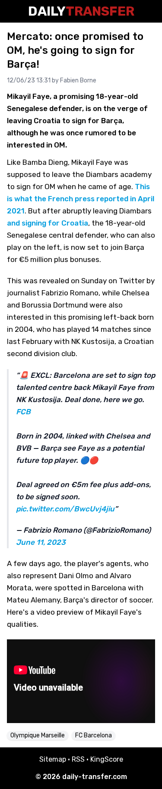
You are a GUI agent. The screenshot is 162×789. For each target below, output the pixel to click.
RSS (78, 759)
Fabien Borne (78, 80)
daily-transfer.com (94, 777)
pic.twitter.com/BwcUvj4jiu (65, 508)
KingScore (106, 759)
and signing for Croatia (47, 223)
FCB (23, 411)
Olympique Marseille (37, 735)
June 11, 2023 (41, 542)
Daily (81, 11)
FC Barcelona (93, 735)
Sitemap (52, 759)
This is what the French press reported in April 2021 (80, 198)
